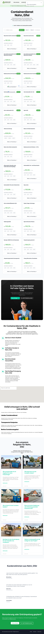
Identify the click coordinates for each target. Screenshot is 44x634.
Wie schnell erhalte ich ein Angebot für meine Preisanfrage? (9, 473)
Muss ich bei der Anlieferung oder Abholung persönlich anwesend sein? (31, 507)
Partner (31, 631)
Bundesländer (24, 2)
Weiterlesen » (5, 483)
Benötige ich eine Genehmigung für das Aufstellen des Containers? (11, 541)
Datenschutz (39, 631)
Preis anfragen (16, 2)
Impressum (34, 631)
